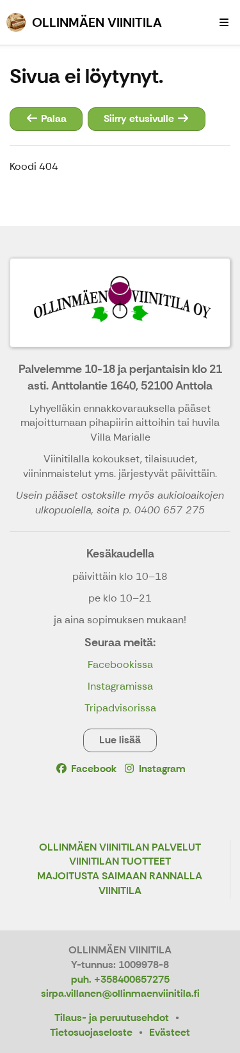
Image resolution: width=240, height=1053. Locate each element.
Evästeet (169, 1032)
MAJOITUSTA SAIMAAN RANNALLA (119, 876)
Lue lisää (120, 739)
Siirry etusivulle (140, 118)
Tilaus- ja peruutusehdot (111, 1017)
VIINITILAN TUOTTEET (120, 862)
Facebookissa (120, 664)
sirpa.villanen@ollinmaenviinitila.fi (120, 993)
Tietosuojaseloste (91, 1032)
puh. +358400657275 (120, 979)
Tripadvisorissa (120, 708)
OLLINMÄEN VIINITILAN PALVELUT (120, 848)
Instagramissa (120, 686)
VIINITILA (120, 891)
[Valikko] (224, 22)
